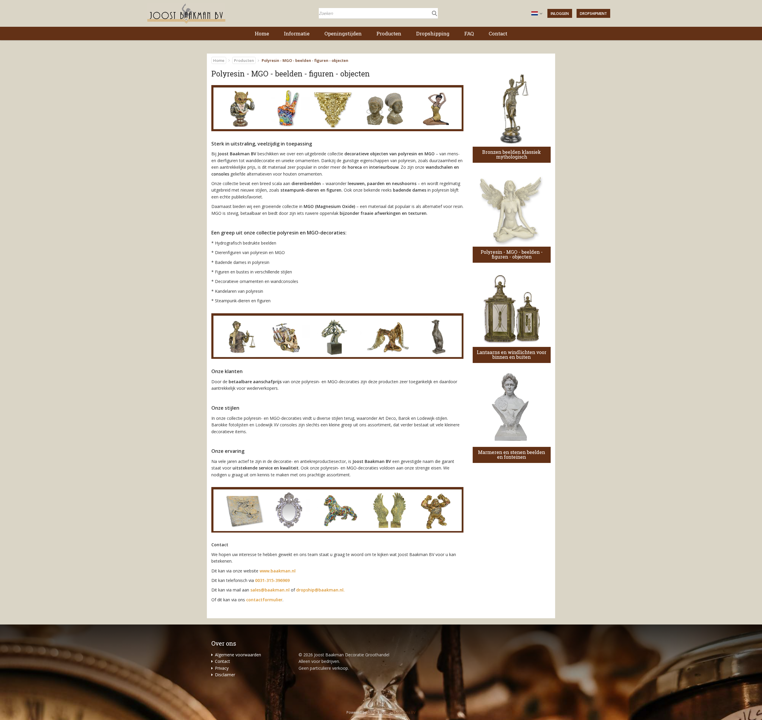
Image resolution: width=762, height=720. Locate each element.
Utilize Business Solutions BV (392, 712)
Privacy (222, 668)
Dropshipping (432, 33)
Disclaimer (225, 674)
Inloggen (560, 13)
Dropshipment (593, 13)
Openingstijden (343, 33)
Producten (389, 33)
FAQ (469, 33)
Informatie (297, 33)
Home (262, 33)
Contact (498, 33)
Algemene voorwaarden (238, 655)
